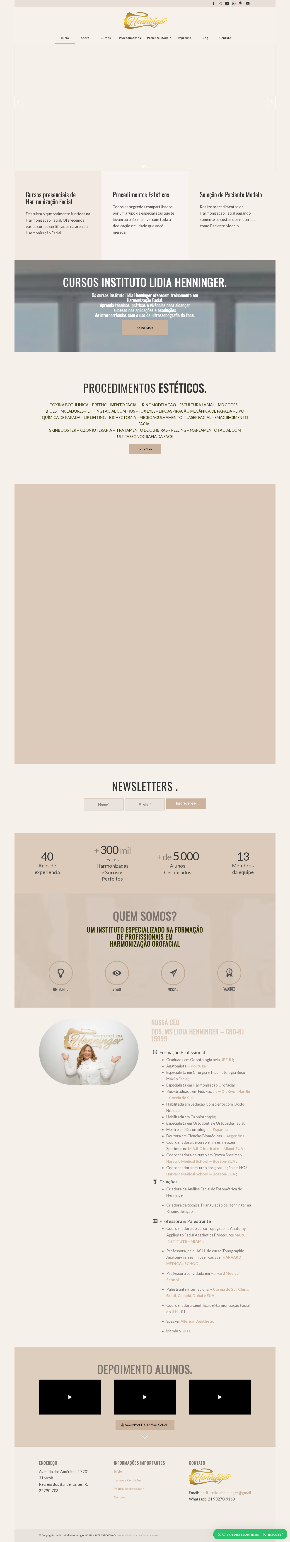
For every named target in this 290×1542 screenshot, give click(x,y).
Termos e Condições (127, 1480)
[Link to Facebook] (213, 3)
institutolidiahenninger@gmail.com (229, 1492)
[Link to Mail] (247, 3)
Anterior (18, 102)
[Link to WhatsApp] (234, 3)
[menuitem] (65, 38)
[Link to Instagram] (220, 3)
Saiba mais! (51, 160)
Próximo (272, 102)
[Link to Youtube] (227, 3)
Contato (119, 1497)
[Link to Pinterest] (240, 3)
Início (118, 1471)
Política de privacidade (129, 1489)
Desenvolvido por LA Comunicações (138, 1535)
